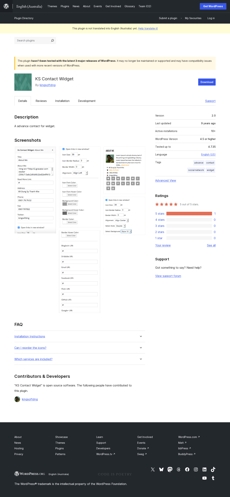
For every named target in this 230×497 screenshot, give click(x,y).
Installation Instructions (29, 336)
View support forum (168, 276)
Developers (103, 448)
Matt (182, 442)
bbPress (184, 448)
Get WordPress (213, 6)
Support (210, 101)
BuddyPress (187, 454)
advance (198, 162)
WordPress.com (189, 436)
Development (87, 101)
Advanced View (165, 180)
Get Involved (145, 436)
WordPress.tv (105, 454)
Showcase (61, 436)
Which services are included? (33, 359)
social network (196, 170)
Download (207, 82)
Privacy (18, 454)
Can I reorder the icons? (30, 348)
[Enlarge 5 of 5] (140, 201)
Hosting (19, 448)
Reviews (41, 101)
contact (210, 162)
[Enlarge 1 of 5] (51, 151)
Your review (163, 245)
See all (211, 245)
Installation (62, 101)
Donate (143, 448)
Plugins (59, 448)
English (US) (208, 154)
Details (22, 101)
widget (210, 170)
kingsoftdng (48, 85)
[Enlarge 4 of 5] (140, 151)
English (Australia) (59, 474)
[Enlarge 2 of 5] (96, 151)
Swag (142, 454)
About (18, 436)
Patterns (60, 454)
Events (141, 442)
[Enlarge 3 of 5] (96, 235)
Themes (60, 442)
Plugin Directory (23, 18)
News (17, 442)
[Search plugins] (52, 40)
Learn (99, 436)
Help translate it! (148, 28)
